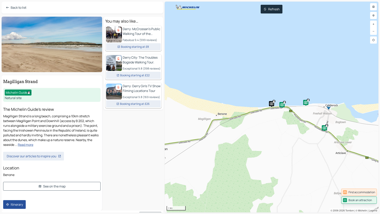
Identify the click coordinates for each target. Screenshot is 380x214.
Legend (373, 210)
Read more (25, 144)
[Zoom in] (373, 24)
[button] (282, 104)
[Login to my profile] (373, 6)
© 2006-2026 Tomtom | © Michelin (349, 210)
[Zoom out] (373, 31)
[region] (271, 107)
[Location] (373, 40)
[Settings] (373, 15)
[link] (359, 192)
